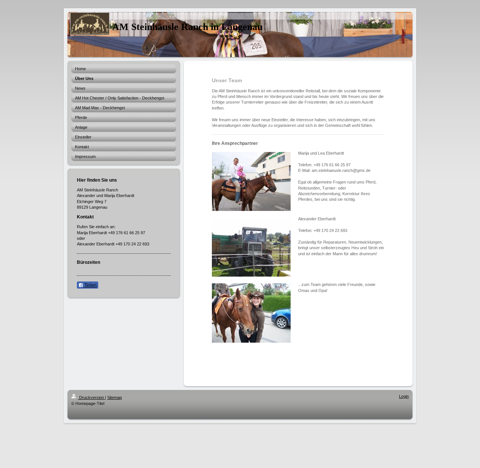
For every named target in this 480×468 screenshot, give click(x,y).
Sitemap (114, 397)
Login (404, 396)
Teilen (90, 285)
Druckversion (91, 397)
